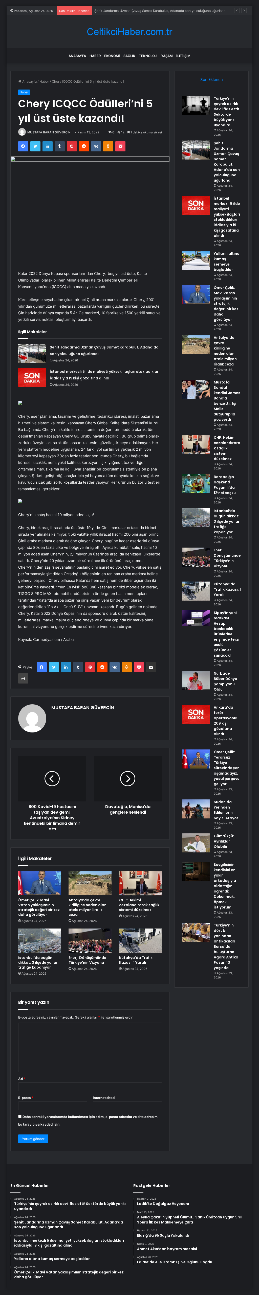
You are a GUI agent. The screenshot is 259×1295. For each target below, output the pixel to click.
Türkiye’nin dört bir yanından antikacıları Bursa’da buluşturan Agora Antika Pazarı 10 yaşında (226, 946)
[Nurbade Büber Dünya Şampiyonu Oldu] (196, 680)
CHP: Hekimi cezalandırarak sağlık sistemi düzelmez (139, 905)
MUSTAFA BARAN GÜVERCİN (49, 132)
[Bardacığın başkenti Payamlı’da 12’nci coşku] (196, 483)
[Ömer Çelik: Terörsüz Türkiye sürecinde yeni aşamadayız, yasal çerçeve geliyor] (196, 758)
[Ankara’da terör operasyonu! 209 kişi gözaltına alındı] (196, 714)
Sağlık (129, 56)
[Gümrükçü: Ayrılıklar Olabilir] (196, 842)
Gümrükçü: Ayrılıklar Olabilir (224, 841)
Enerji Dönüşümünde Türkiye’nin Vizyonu (87, 960)
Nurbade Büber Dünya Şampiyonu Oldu (225, 681)
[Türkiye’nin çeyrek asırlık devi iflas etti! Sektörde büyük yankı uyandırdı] (196, 105)
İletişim (183, 56)
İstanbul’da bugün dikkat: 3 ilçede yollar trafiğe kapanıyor (38, 962)
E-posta (25, 1098)
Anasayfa (77, 56)
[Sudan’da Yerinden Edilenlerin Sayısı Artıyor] (196, 808)
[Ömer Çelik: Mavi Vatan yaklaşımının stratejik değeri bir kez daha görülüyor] (39, 883)
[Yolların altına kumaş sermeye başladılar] (196, 260)
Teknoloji (148, 56)
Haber (95, 56)
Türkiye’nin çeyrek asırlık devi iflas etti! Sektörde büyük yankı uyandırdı (226, 112)
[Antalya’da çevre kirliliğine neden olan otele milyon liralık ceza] (90, 883)
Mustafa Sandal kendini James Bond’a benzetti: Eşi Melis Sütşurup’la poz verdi (227, 401)
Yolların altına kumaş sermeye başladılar (227, 261)
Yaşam (167, 56)
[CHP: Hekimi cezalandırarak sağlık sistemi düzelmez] (140, 883)
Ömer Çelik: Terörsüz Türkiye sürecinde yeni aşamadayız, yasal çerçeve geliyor (227, 767)
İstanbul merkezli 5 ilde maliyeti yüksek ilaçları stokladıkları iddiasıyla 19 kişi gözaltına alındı (227, 217)
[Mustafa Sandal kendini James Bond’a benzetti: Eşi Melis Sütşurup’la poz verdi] (196, 389)
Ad (21, 1079)
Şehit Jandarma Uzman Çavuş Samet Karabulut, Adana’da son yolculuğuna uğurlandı (227, 162)
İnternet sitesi (104, 1098)
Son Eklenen (211, 79)
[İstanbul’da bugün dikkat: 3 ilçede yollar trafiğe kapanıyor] (39, 941)
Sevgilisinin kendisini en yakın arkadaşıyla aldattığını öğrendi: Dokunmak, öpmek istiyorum (225, 886)
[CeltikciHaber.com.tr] (129, 32)
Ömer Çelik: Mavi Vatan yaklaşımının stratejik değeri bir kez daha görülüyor (39, 907)
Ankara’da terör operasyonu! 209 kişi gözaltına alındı (225, 721)
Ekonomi (112, 56)
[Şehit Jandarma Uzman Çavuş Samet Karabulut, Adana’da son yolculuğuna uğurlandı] (32, 353)
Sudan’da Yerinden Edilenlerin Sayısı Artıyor (226, 809)
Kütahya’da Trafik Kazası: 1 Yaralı (136, 960)
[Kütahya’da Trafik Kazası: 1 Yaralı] (140, 941)
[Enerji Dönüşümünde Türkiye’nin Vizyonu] (90, 941)
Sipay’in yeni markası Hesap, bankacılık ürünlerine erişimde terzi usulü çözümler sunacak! (226, 634)
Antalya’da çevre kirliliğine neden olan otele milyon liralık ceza (87, 907)
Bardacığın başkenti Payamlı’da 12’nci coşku (225, 484)
